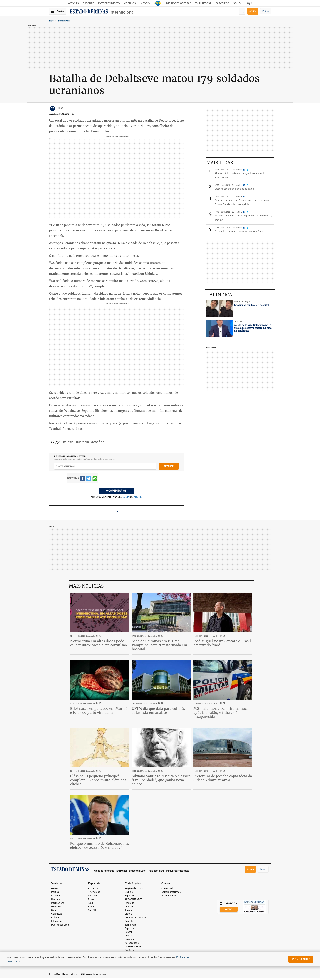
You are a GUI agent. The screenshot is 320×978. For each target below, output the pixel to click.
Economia (56, 895)
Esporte (88, 3)
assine (138, 496)
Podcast (129, 935)
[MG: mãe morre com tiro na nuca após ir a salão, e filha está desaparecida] (223, 680)
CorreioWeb (168, 888)
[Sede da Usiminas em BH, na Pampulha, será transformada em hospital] (161, 612)
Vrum (91, 906)
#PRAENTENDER (133, 899)
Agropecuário (132, 943)
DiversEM (56, 906)
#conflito (97, 442)
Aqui (90, 903)
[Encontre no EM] (242, 11)
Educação (56, 921)
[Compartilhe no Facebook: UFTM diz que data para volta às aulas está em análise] (158, 703)
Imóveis (145, 3)
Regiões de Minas (134, 888)
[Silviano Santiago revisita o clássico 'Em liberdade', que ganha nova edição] (161, 747)
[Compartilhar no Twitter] (89, 479)
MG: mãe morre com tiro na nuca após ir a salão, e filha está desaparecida (221, 712)
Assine (253, 11)
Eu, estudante (169, 895)
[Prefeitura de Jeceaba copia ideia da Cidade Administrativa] (223, 747)
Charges (129, 906)
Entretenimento (109, 3)
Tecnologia (130, 924)
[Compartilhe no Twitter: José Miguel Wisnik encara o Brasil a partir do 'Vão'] (223, 636)
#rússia (68, 442)
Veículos (130, 3)
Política (55, 892)
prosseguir (301, 959)
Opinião (129, 892)
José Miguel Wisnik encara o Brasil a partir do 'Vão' (222, 643)
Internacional (122, 12)
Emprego (129, 903)
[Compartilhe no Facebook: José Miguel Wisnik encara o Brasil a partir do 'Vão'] (220, 636)
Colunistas (56, 913)
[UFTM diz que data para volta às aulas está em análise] (161, 680)
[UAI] (158, 3)
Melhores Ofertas (178, 3)
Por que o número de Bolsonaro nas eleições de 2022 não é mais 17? (99, 845)
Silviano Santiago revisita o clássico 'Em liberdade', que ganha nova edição (161, 780)
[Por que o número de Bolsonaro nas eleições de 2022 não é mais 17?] (99, 815)
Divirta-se (129, 950)
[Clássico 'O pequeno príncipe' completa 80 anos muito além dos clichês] (99, 747)
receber (169, 466)
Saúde (54, 910)
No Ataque (130, 939)
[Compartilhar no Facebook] (82, 479)
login (126, 496)
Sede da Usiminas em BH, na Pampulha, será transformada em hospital (159, 645)
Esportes (129, 928)
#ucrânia (82, 442)
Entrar (265, 11)
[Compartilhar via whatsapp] (95, 479)
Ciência (128, 913)
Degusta (129, 921)
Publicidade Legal (60, 924)
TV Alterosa (203, 3)
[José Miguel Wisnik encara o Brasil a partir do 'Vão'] (223, 612)
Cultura (55, 917)
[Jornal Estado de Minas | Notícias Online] (89, 12)
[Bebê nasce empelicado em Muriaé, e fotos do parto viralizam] (99, 680)
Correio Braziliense (171, 892)
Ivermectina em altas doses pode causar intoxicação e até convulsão (98, 643)
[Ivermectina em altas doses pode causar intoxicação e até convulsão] (99, 612)
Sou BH (237, 3)
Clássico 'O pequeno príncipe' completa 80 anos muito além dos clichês (98, 780)
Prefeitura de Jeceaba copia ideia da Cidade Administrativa (223, 778)
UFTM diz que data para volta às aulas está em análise (158, 710)
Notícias (73, 3)
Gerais (54, 888)
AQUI (249, 3)
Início (51, 20)
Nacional (55, 899)
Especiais (129, 895)
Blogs (91, 899)
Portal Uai (93, 888)
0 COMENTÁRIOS (116, 490)
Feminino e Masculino (136, 917)
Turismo (129, 910)
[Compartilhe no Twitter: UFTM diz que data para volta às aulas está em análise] (161, 703)
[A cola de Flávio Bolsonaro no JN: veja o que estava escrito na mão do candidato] (219, 328)
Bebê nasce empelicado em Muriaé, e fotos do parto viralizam (99, 710)
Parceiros (222, 3)
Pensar (128, 932)
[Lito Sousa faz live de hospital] (219, 308)
